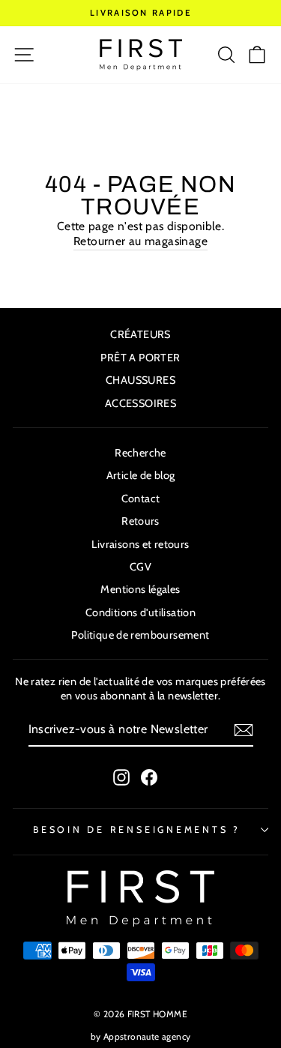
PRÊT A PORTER (140, 357)
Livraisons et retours (140, 544)
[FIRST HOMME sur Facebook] (149, 777)
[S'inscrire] (243, 730)
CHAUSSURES (140, 380)
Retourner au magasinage (140, 241)
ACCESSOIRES (140, 403)
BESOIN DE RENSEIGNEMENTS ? (137, 829)
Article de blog (140, 475)
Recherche (140, 453)
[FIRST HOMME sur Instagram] (121, 777)
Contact (140, 498)
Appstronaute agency (146, 1036)
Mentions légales (140, 589)
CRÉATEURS (140, 334)
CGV (140, 566)
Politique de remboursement (140, 635)
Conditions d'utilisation (140, 612)
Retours (140, 521)
